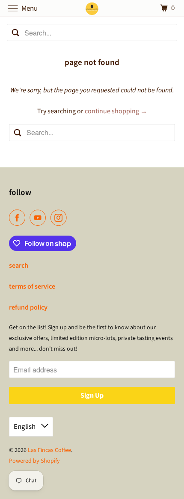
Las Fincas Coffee (49, 450)
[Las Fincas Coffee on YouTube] (39, 218)
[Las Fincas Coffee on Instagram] (60, 218)
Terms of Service (32, 286)
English (25, 427)
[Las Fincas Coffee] (92, 8)
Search (18, 265)
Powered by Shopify (34, 461)
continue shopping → (116, 111)
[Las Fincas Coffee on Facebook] (19, 218)
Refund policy (28, 307)
